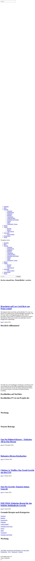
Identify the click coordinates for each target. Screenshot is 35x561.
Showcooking (10, 234)
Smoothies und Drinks (13, 219)
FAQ (9, 552)
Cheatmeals (10, 217)
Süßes (8, 222)
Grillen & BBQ (11, 218)
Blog (5, 208)
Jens (2, 322)
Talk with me (10, 231)
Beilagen (9, 215)
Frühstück (9, 214)
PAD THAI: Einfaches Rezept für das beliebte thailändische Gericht (16, 504)
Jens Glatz (26, 550)
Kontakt (20, 552)
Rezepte (6, 209)
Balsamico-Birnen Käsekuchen (13, 456)
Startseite (6, 206)
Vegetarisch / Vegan (12, 224)
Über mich (6, 233)
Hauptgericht (10, 212)
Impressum (14, 552)
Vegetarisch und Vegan (6, 526)
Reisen (5, 225)
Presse (5, 237)
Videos (5, 227)
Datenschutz (4, 552)
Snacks (9, 221)
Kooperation (7, 236)
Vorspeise (9, 211)
